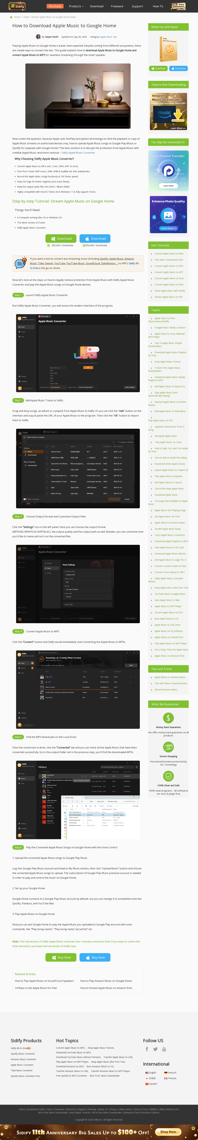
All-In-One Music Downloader (53, 1112)
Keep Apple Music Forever (168, 361)
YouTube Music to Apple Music (170, 593)
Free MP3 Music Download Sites (171, 683)
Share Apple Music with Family (170, 290)
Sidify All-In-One (19, 1048)
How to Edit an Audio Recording (171, 457)
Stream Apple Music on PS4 (168, 296)
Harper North (51, 36)
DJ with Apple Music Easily (168, 528)
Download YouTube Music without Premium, (78, 1057)
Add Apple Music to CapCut (168, 482)
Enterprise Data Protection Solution (141, 1112)
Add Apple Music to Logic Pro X (170, 559)
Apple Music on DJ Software (169, 631)
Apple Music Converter (22, 1064)
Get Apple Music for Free (167, 516)
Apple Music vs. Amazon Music (170, 677)
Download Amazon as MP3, (70, 1066)
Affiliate (153, 1109)
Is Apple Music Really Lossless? (170, 327)
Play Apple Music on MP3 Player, (72, 1061)
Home (17, 16)
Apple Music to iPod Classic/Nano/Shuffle (161, 320)
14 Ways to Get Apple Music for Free (36, 988)
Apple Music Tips (108, 36)
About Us (103, 1109)
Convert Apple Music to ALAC (169, 278)
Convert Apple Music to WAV (169, 284)
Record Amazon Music (166, 689)
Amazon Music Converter (23, 1059)
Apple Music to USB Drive (167, 624)
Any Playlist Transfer (80, 1112)
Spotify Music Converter (23, 1053)
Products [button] (75, 6)
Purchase (55, 6)
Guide (26, 16)
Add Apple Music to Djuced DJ (170, 386)
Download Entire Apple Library (170, 463)
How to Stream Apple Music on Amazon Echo (106, 988)
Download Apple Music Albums (170, 553)
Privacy (113, 1109)
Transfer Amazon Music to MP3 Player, (110, 1071)
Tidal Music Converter (22, 1070)
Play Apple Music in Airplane (169, 476)
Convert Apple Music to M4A (169, 253)
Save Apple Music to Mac (167, 600)
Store (50, 1109)
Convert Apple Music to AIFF (169, 272)
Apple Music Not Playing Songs (170, 510)
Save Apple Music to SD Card (169, 547)
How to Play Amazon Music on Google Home (106, 981)
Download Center (36, 1109)
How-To (158, 6)
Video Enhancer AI (168, 1109)
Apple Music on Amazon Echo (170, 655)
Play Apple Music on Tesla (168, 442)
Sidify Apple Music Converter (78, 152)
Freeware (117, 6)
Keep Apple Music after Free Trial (171, 587)
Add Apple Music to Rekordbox (170, 411)
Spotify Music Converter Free (25, 1076)
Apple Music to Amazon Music (170, 522)
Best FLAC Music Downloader (105, 1075)
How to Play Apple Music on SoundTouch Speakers (44, 981)
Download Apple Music (166, 494)
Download (96, 6)
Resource (71, 1109)
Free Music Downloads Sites (169, 259)
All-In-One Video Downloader (107, 1112)
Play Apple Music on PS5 (160, 420)
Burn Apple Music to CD (167, 618)
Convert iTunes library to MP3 (170, 572)
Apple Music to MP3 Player (168, 606)
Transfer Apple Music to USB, (118, 1057)
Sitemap (92, 1109)
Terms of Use (141, 1109)
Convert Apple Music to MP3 (169, 265)
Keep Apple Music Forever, (101, 1047)
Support (137, 6)
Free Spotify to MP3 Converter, (71, 1075)
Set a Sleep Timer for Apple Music (172, 649)
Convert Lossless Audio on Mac (170, 566)
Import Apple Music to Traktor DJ (171, 470)
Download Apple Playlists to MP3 (171, 541)
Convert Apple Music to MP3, (70, 1047)
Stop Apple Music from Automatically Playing (163, 394)
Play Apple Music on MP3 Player (171, 643)
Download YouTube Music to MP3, (73, 1052)
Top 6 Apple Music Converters (170, 535)
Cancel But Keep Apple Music (169, 488)
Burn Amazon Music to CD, (100, 1066)
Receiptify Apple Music (166, 435)
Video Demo (125, 1109)
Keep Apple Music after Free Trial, (108, 1061)
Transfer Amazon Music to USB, (72, 1071)
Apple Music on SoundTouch (169, 637)
